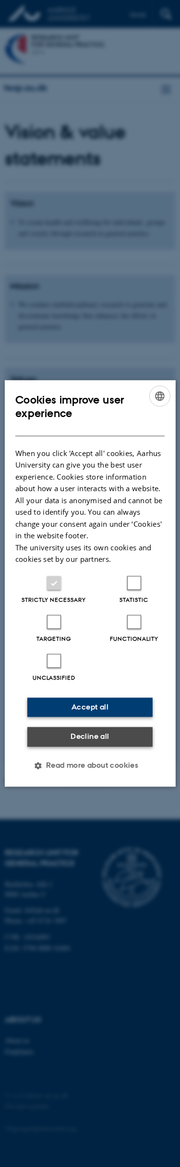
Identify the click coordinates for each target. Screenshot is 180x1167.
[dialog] (89, 583)
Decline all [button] (90, 736)
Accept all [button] (90, 706)
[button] (90, 766)
